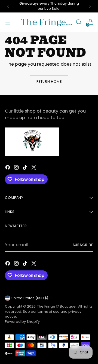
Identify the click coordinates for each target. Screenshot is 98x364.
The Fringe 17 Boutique (56, 306)
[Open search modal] (78, 22)
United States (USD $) (29, 298)
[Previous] (8, 6)
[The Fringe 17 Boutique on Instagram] (17, 168)
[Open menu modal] (7, 22)
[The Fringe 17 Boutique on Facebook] (8, 168)
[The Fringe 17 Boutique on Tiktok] (25, 168)
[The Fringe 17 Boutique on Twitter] (34, 168)
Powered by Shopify (22, 321)
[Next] (90, 6)
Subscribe (83, 244)
